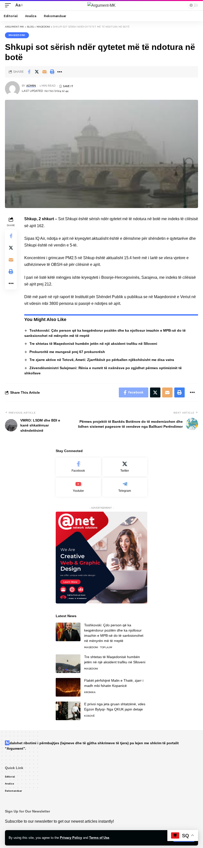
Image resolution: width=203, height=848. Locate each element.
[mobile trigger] (9, 5)
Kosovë (89, 715)
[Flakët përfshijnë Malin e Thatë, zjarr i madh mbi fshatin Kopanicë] (68, 687)
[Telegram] (125, 487)
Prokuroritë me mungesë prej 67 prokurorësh (67, 352)
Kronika (90, 692)
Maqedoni (17, 35)
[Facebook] (78, 467)
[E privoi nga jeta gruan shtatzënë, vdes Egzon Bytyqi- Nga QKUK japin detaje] (68, 711)
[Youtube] (78, 487)
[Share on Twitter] (36, 72)
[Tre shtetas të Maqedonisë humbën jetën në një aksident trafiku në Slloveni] (68, 663)
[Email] (44, 72)
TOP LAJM (106, 647)
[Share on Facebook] (28, 72)
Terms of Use (99, 838)
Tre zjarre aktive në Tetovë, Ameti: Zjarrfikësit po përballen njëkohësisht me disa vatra (101, 360)
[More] (59, 72)
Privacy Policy (71, 838)
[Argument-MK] (101, 5)
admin (31, 85)
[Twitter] (125, 467)
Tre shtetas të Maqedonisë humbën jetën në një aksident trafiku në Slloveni (93, 344)
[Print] (52, 72)
